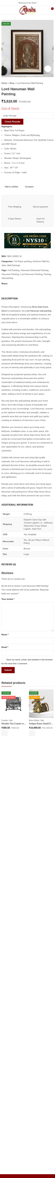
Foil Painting (13, 270)
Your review (7, 599)
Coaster (4, 720)
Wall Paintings (13, 265)
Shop (11, 83)
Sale (4, 265)
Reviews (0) (8, 564)
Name (4, 634)
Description (9, 298)
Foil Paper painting (22, 261)
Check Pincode (12, 121)
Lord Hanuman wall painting (38, 311)
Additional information (17, 505)
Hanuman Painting (10, 274)
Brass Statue (34, 720)
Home (4, 83)
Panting (47, 274)
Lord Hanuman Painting (31, 274)
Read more (4, 733)
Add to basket (32, 733)
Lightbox (47, 68)
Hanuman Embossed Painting (34, 270)
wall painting (7, 278)
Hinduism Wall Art (41, 261)
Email (4, 647)
